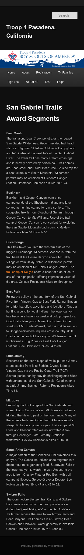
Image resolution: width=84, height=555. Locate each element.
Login (60, 82)
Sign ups (13, 82)
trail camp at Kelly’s (19, 271)
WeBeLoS (31, 82)
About (25, 72)
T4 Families (65, 72)
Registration (44, 72)
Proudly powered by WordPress (42, 546)
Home (11, 72)
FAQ (47, 82)
